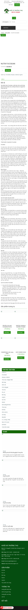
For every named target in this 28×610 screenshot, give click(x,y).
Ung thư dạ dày (7, 502)
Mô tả (2, 79)
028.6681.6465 (16, 552)
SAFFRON (4, 424)
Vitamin (3, 402)
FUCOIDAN (8, 74)
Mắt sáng (4, 382)
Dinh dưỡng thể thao (6, 404)
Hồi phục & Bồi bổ (15, 74)
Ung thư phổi (6, 476)
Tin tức (4, 451)
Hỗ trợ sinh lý (4, 412)
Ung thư (21, 74)
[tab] (3, 79)
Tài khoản (17, 4)
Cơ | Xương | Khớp (6, 419)
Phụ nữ (3, 392)
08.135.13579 (9, 558)
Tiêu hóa (4, 389)
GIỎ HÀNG (11, 4)
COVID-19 (4, 372)
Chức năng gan (5, 387)
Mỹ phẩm (4, 417)
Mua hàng (8, 70)
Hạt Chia (3, 399)
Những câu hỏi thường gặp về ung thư (13, 452)
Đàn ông (3, 394)
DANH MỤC (5, 27)
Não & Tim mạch (5, 422)
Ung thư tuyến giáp (8, 526)
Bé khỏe (3, 409)
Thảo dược (4, 407)
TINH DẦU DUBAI (5, 427)
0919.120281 (9, 552)
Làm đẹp (4, 414)
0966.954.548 (16, 558)
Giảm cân (4, 384)
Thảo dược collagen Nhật (7, 379)
